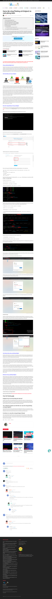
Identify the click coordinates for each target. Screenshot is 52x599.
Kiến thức (4, 0)
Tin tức (20, 0)
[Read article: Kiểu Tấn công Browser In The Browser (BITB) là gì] (18, 446)
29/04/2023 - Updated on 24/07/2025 (12, 15)
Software (11, 0)
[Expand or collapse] (32, 18)
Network (6, 0)
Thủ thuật (14, 0)
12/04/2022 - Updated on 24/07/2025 (18, 452)
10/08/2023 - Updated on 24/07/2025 (27, 52)
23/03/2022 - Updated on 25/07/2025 (28, 453)
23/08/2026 (42, 48)
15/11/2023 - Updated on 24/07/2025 (11, 52)
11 (32, 15)
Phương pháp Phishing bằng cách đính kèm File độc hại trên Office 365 (18, 439)
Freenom (4, 108)
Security (9, 0)
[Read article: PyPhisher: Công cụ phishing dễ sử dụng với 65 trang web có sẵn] (4, 51)
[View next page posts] (18, 58)
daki (12, 476)
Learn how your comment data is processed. (18, 466)
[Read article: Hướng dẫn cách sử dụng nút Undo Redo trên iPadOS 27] (37, 52)
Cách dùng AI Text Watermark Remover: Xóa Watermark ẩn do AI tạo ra (45, 47)
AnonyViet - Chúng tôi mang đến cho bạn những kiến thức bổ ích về (12, 596)
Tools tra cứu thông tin (30, 0)
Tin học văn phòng (17, 0)
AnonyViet (14, 496)
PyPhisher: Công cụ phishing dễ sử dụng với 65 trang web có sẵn (7, 439)
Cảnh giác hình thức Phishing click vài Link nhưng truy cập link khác (21, 393)
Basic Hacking (19, 15)
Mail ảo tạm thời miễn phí (24, 0)
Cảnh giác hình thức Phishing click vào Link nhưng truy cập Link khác (28, 451)
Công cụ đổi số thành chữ (36, 0)
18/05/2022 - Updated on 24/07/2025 (7, 452)
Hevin (6, 15)
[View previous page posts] (17, 58)
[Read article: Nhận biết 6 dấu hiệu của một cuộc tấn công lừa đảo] (4, 55)
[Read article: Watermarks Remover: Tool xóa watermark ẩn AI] (37, 42)
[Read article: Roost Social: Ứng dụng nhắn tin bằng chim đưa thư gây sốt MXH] (37, 57)
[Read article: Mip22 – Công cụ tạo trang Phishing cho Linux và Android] (20, 55)
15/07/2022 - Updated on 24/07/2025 (28, 440)
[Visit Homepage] (13, 4)
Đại (14, 504)
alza (12, 522)
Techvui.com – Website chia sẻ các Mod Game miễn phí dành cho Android (10, 552)
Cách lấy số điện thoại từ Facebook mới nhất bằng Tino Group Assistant (10, 544)
